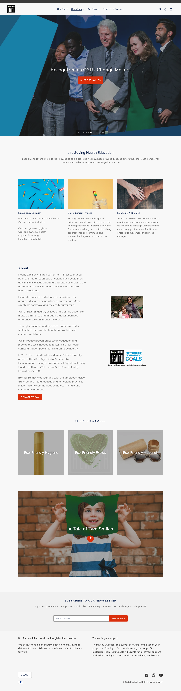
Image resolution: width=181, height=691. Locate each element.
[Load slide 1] (84, 132)
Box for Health (137, 682)
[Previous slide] (79, 132)
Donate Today (90, 80)
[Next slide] (96, 132)
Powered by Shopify (153, 682)
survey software (130, 644)
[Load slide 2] (86, 132)
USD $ (24, 674)
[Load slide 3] (89, 132)
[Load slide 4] (91, 132)
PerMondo (124, 655)
